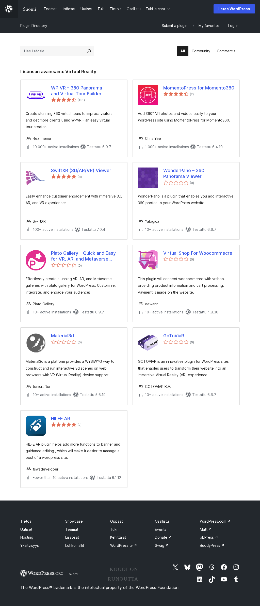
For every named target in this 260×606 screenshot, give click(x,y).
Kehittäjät (118, 537)
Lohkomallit (74, 545)
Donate (163, 537)
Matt (206, 529)
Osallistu (162, 521)
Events (160, 529)
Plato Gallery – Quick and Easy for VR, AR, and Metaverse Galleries (83, 256)
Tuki (113, 529)
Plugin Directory (33, 25)
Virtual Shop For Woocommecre (197, 253)
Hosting (26, 537)
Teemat (71, 529)
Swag (162, 545)
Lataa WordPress (234, 9)
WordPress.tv (123, 545)
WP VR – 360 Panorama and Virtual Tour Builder (76, 90)
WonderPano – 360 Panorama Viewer (183, 173)
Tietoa (25, 521)
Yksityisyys (29, 545)
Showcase (74, 521)
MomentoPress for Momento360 (198, 87)
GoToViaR (173, 335)
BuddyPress (212, 545)
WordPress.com (215, 521)
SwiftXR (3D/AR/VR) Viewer (81, 170)
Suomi (73, 574)
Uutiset (26, 529)
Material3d (62, 335)
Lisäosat (72, 537)
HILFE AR (60, 418)
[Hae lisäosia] (89, 51)
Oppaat (116, 521)
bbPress (209, 537)
